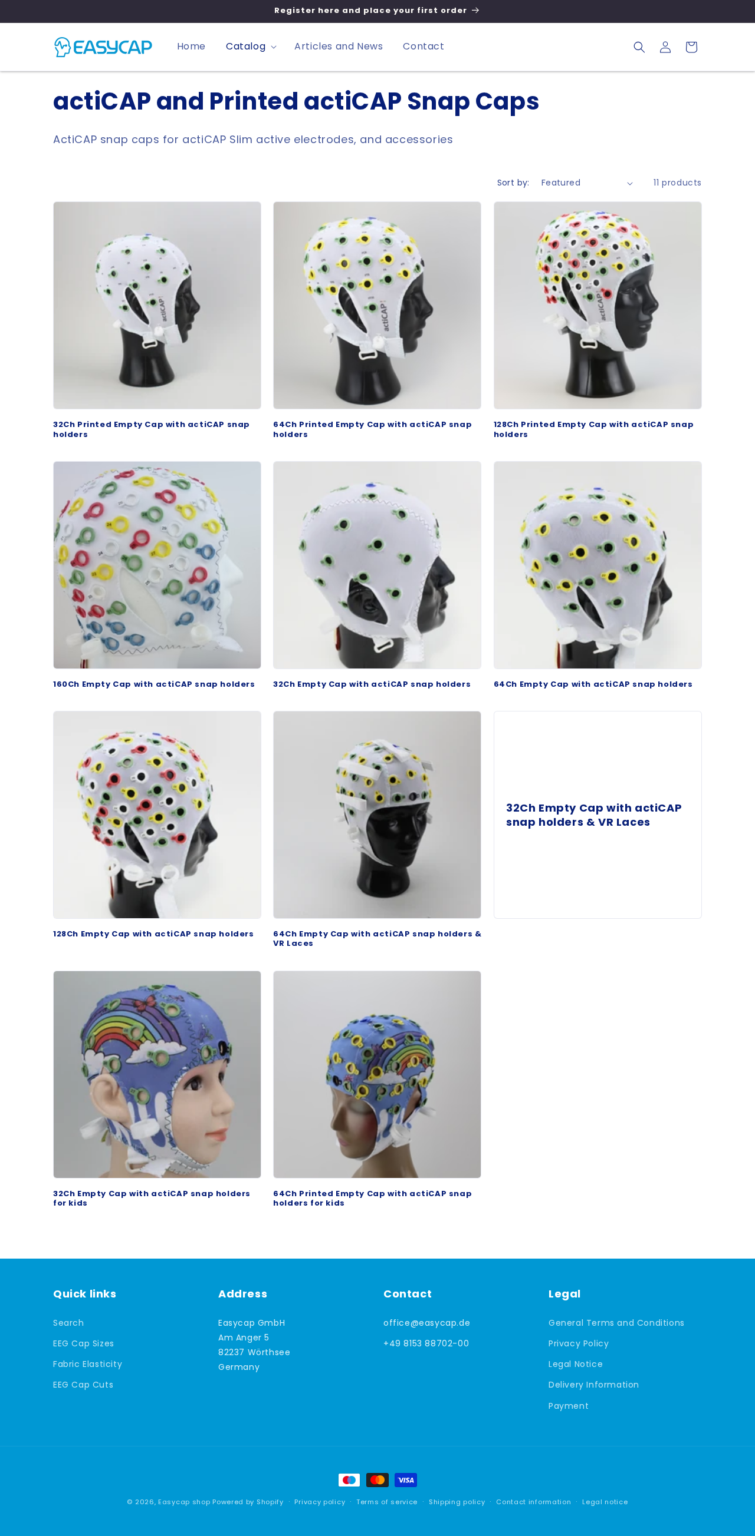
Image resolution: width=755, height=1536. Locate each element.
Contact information (533, 1502)
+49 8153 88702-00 (426, 1343)
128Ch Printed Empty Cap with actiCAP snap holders (594, 429)
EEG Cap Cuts (83, 1385)
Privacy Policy (579, 1343)
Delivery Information (594, 1385)
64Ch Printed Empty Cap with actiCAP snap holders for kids (372, 1199)
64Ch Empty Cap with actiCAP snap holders (593, 684)
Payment (569, 1406)
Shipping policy (457, 1502)
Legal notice (605, 1502)
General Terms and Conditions (617, 1323)
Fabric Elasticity (87, 1364)
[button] (250, 47)
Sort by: (513, 182)
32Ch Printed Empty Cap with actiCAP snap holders (151, 429)
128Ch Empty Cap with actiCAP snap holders (153, 934)
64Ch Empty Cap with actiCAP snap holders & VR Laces (377, 939)
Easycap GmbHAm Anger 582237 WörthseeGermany (254, 1345)
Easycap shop (184, 1502)
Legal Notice (576, 1364)
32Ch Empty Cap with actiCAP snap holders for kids (152, 1199)
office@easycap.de (426, 1323)
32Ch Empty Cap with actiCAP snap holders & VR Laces (594, 815)
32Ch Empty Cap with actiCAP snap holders (372, 684)
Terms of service (387, 1502)
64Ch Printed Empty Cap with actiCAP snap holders (372, 429)
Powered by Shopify (248, 1502)
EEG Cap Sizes (83, 1343)
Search (68, 1323)
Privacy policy (319, 1502)
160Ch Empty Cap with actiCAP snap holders (154, 684)
